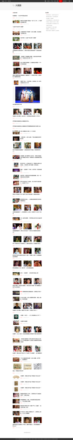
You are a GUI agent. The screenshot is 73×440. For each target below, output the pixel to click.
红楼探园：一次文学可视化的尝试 (20, 15)
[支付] (55, 1)
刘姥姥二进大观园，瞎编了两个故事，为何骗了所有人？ (25, 310)
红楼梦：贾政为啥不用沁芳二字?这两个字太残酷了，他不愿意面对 (27, 353)
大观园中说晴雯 (23, 321)
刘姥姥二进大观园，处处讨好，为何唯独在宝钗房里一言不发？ (26, 116)
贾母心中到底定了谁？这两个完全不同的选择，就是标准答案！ (26, 194)
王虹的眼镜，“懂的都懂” (50, 18)
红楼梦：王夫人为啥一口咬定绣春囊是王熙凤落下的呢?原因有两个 (27, 333)
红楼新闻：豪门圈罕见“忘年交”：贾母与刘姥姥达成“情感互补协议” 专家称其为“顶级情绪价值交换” (31, 157)
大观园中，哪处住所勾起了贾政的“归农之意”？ (30, 375)
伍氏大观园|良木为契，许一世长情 (27, 131)
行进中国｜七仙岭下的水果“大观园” (28, 37)
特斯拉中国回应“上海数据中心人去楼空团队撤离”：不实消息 (53, 30)
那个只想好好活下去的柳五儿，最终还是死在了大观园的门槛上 (26, 243)
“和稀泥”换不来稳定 (49, 25)
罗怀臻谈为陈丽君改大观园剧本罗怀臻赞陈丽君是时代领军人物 (26, 126)
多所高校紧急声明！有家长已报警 (51, 27)
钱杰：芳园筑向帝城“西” (18, 370)
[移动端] (45, 1)
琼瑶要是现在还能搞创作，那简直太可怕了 (31, 291)
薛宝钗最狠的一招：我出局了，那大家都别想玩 (23, 267)
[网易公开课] (48, 1)
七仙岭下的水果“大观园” (18, 26)
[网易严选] (52, 1)
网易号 (14, 53)
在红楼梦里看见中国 (17, 104)
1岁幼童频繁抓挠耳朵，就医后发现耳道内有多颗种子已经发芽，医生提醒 (53, 20)
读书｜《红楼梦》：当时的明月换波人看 (29, 273)
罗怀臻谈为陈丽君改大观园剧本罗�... (21, 121)
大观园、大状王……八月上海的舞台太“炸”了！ (30, 315)
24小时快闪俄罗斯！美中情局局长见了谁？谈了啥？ (53, 23)
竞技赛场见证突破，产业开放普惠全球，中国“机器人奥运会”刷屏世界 (53, 16)
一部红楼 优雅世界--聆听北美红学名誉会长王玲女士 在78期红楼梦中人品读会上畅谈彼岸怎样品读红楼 (30, 340)
